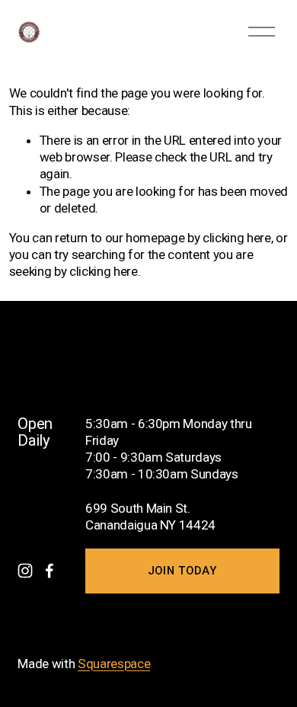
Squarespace (114, 663)
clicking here (237, 237)
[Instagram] (25, 570)
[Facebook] (49, 570)
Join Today (182, 570)
